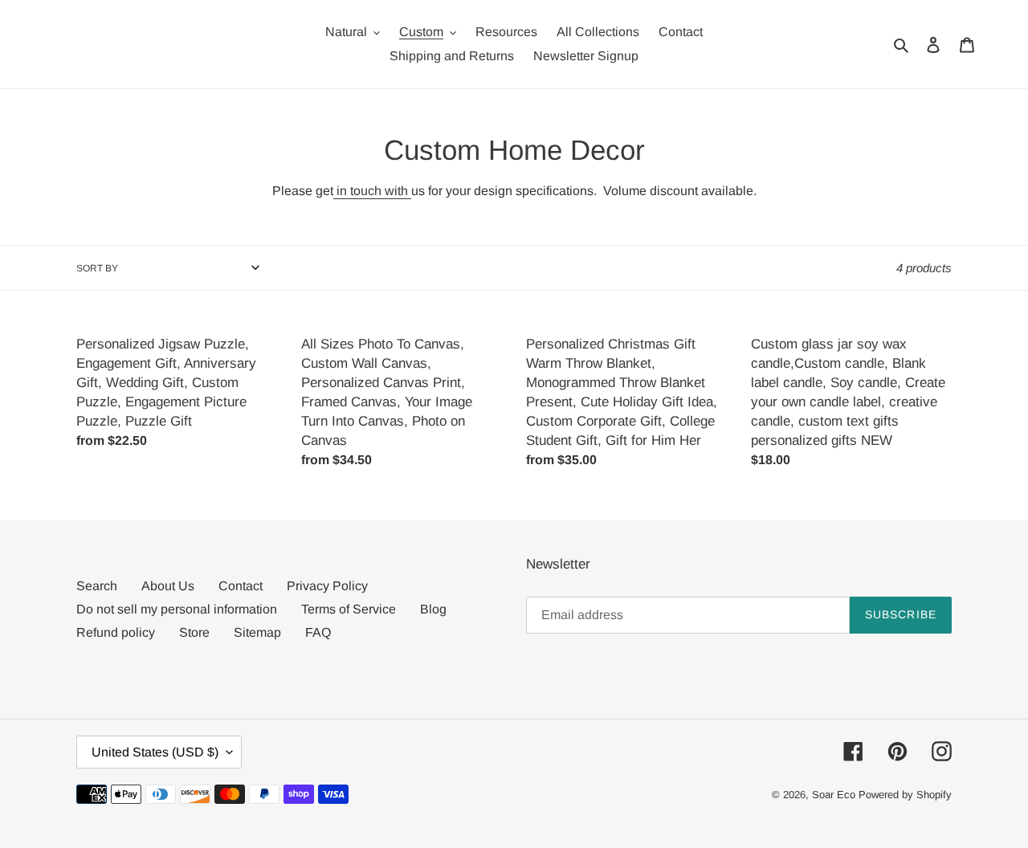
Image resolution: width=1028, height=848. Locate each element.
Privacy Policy (327, 586)
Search (96, 586)
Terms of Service (348, 609)
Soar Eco (833, 795)
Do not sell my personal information (176, 609)
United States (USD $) (155, 752)
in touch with (370, 191)
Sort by (97, 268)
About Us (167, 586)
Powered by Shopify (905, 795)
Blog (433, 609)
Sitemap (257, 632)
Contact (240, 586)
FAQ (318, 632)
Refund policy (115, 632)
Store (194, 632)
